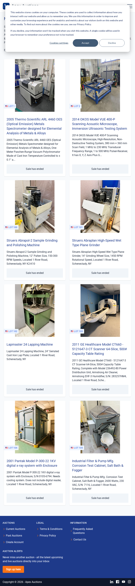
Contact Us (79, 539)
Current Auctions (15, 529)
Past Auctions (14, 535)
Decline (112, 42)
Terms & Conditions (51, 529)
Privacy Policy (48, 535)
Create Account (15, 542)
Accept (85, 42)
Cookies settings (59, 42)
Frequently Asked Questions (83, 530)
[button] (130, 6)
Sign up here (13, 569)
